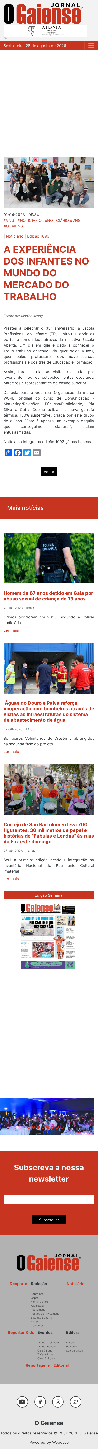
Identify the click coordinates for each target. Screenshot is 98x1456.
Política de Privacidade (45, 1313)
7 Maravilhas (45, 1354)
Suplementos (74, 1350)
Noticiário (14, 236)
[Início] (43, 13)
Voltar (49, 471)
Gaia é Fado (44, 1350)
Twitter (76, 1399)
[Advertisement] (49, 101)
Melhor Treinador (48, 1342)
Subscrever (49, 1219)
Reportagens (38, 1365)
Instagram (60, 1399)
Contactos (37, 1325)
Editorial (61, 1365)
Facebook (42, 1399)
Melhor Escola (46, 1346)
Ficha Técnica (39, 1301)
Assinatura (37, 1305)
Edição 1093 (38, 236)
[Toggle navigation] (91, 45)
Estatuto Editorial (41, 1317)
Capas (35, 1298)
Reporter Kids (21, 1332)
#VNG (9, 220)
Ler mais (11, 630)
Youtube (24, 1399)
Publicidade (38, 1309)
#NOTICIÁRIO (30, 220)
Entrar (34, 1321)
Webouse (60, 1442)
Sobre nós (37, 1293)
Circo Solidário (46, 1358)
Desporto (18, 1283)
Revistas (71, 1346)
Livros (70, 1342)
